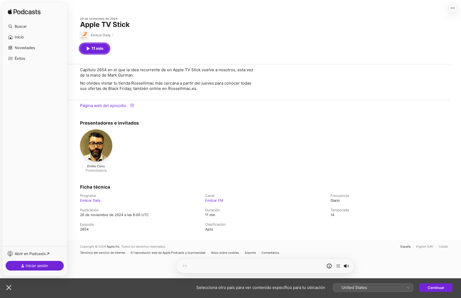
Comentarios (270, 252)
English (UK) (424, 246)
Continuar (436, 287)
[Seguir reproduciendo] (338, 266)
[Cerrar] (8, 287)
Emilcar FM (214, 200)
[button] (34, 26)
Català (443, 246)
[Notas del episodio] (329, 266)
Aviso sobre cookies (225, 252)
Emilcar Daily (90, 200)
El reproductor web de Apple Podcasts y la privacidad (168, 252)
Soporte (250, 252)
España (405, 246)
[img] (24, 12)
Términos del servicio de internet (102, 252)
